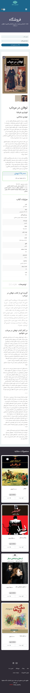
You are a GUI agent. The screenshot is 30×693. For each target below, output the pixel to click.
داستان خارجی (7, 188)
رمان (26, 190)
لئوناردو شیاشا (22, 190)
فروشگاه (17, 668)
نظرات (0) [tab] (13, 284)
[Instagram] (13, 663)
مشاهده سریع (12, 495)
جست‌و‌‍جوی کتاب (14, 45)
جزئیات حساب (16, 673)
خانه (27, 24)
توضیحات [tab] (22, 284)
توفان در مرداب (15, 188)
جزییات (20, 498)
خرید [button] (8, 498)
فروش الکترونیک (25, 673)
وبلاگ (23, 668)
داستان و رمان (21, 24)
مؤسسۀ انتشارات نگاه (13, 190)
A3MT (11, 685)
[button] (4, 57)
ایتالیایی (21, 188)
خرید (8, 645)
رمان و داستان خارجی (11, 24)
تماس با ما (11, 668)
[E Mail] (16, 663)
